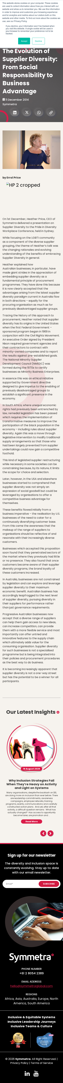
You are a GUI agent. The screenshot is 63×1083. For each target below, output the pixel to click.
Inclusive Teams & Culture (31, 1026)
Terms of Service (42, 1063)
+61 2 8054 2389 (31, 973)
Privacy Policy (19, 1063)
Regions (31, 994)
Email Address (31, 982)
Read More (32, 821)
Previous (43, 833)
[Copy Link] (51, 112)
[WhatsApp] (39, 112)
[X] (27, 112)
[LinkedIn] (14, 112)
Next (50, 833)
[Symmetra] (31, 958)
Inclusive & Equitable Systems (31, 1017)
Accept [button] (24, 41)
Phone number (32, 969)
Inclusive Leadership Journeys (32, 1022)
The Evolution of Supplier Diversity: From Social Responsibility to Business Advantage (30, 71)
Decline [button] (38, 41)
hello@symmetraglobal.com (31, 986)
